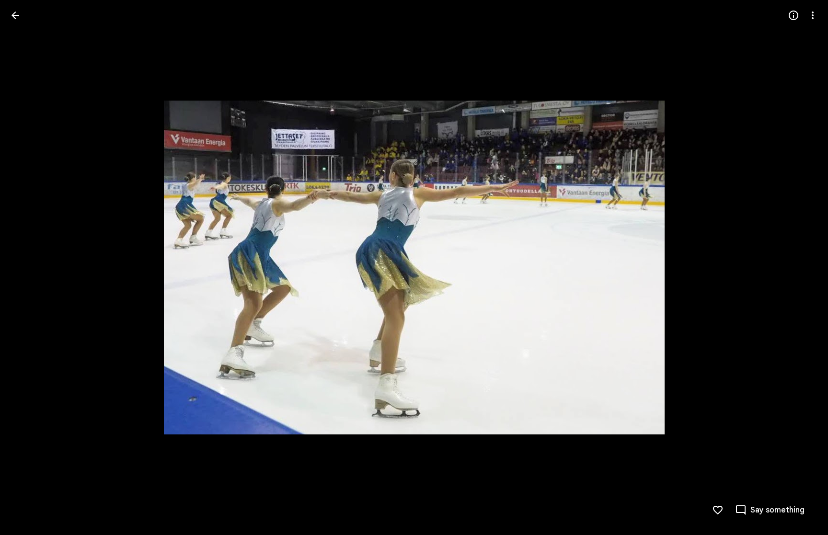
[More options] (812, 15)
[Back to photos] (15, 15)
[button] (26, 267)
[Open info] (793, 15)
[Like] (718, 510)
